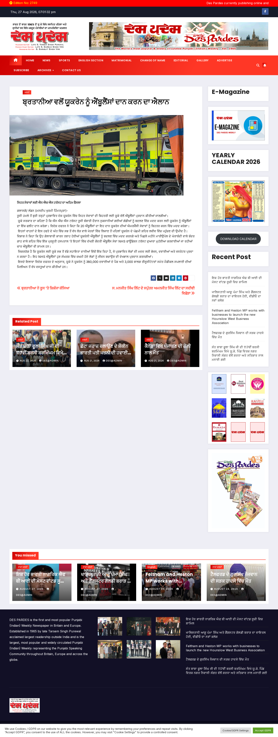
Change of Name (152, 60)
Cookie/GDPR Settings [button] (236, 730)
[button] (257, 65)
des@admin (50, 360)
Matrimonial (122, 60)
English (151, 567)
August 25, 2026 (161, 588)
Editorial (181, 60)
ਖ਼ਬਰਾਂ (27, 92)
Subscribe (21, 70)
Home (30, 60)
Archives (44, 70)
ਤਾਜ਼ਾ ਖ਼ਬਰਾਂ (22, 567)
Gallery (202, 60)
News (46, 60)
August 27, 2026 (32, 588)
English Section (90, 60)
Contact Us (71, 70)
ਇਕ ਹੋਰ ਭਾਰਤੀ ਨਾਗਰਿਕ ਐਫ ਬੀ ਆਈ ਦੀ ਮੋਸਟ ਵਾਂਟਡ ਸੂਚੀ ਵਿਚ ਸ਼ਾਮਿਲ (40, 581)
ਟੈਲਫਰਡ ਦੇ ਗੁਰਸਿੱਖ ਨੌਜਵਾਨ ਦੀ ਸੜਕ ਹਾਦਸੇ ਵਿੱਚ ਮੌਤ (217, 659)
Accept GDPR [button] (263, 730)
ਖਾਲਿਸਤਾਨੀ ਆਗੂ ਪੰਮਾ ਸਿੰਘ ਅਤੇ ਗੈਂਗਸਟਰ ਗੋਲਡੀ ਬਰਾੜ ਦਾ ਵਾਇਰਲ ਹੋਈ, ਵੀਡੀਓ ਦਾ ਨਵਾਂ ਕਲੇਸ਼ (236, 296)
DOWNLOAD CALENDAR (238, 239)
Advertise (224, 60)
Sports (64, 60)
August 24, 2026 (226, 588)
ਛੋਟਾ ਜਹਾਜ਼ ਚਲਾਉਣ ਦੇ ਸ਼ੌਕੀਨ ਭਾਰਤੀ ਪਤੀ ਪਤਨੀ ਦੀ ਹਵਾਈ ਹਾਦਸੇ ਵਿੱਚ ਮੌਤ (104, 352)
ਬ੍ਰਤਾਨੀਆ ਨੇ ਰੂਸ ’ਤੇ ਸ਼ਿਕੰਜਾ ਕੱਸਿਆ (45, 288)
